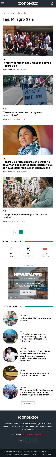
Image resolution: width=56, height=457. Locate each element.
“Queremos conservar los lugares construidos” (22, 114)
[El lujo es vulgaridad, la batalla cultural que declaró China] (10, 373)
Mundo (22, 370)
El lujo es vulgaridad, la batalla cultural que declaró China (34, 374)
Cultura (23, 331)
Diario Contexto (9, 70)
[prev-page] (5, 232)
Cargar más (27, 403)
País (4, 59)
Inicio (5, 13)
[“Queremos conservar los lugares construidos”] (28, 90)
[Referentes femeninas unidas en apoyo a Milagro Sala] (28, 41)
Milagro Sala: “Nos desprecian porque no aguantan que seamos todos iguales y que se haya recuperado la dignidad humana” (28, 164)
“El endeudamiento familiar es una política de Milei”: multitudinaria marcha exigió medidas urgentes (36, 392)
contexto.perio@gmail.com (33, 434)
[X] (35, 440)
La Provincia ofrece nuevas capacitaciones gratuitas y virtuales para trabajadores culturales (33, 337)
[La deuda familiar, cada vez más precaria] (10, 318)
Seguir (28, 248)
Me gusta (11, 248)
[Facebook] (21, 440)
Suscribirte (45, 248)
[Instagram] (27, 440)
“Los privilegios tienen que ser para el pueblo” (25, 216)
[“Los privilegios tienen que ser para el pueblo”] (28, 192)
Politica (23, 315)
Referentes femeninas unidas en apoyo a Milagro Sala (27, 64)
